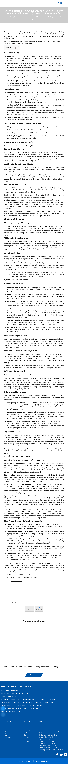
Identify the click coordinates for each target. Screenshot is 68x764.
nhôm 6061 (24, 58)
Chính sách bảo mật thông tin (50, 731)
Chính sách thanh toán (48, 743)
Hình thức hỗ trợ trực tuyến (49, 748)
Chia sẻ (39, 609)
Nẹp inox (7, 733)
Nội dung (9, 47)
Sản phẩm (7, 722)
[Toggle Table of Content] (16, 47)
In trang (29, 609)
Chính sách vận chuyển (47, 733)
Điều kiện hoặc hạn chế (48, 745)
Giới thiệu (27, 731)
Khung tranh (9, 739)
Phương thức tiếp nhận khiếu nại (51, 750)
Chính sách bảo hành (47, 737)
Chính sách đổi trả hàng (48, 735)
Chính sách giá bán (46, 741)
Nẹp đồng (7, 737)
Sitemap (27, 741)
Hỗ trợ (41, 722)
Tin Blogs (27, 737)
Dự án (26, 735)
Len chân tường (10, 741)
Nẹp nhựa (7, 735)
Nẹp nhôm (8, 731)
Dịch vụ (26, 733)
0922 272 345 (12, 708)
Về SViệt (27, 722)
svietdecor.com (13, 696)
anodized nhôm (13, 41)
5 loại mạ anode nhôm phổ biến (25, 146)
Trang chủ (5, 16)
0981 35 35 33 (27, 708)
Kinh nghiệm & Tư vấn (16, 16)
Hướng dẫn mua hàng (47, 739)
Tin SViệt (27, 739)
